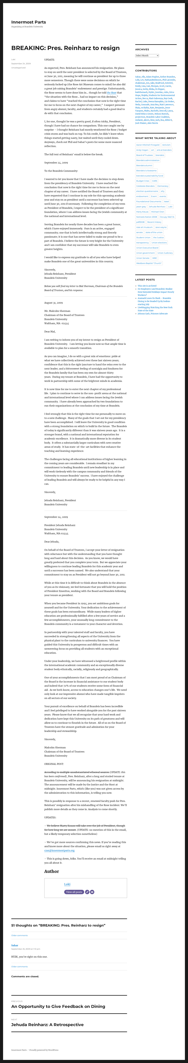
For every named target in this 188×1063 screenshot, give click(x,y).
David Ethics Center (144, 114)
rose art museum (144, 227)
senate (139, 232)
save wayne (161, 227)
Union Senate (142, 258)
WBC (154, 258)
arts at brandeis (164, 150)
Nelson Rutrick (161, 114)
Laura (170, 111)
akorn (146, 120)
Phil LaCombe (168, 80)
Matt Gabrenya (156, 98)
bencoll (163, 111)
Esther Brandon (167, 77)
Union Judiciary (165, 253)
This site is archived (147, 286)
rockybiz (145, 107)
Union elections (159, 242)
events (163, 196)
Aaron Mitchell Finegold (147, 145)
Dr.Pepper (159, 89)
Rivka (151, 89)
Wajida (144, 95)
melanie (139, 120)
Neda (137, 104)
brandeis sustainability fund (149, 176)
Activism (166, 145)
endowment (142, 196)
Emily (138, 86)
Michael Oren (157, 212)
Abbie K (168, 120)
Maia (137, 107)
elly (143, 77)
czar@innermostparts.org (59, 850)
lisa (162, 120)
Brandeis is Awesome (146, 170)
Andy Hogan (142, 150)
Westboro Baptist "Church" (149, 263)
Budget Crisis (142, 181)
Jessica (138, 89)
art (152, 150)
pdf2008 (140, 222)
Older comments (19, 935)
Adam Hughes (152, 77)
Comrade (145, 104)
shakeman (140, 83)
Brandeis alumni (144, 165)
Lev (142, 80)
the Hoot (111, 92)
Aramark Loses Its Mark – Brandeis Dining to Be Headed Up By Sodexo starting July (154, 301)
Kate (152, 107)
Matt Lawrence (166, 104)
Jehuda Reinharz (157, 206)
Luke (145, 101)
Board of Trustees (144, 155)
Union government (145, 253)
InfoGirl (169, 83)
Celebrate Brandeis (145, 186)
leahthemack (141, 92)
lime (152, 120)
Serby (145, 89)
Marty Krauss (142, 212)
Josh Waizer (140, 123)
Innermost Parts (28, 22)
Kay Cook (168, 98)
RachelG (154, 111)
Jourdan (159, 92)
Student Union (143, 237)
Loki (67, 884)
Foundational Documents (148, 201)
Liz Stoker (169, 101)
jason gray (141, 206)
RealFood (159, 83)
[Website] (87, 892)
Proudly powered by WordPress (43, 1050)
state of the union (154, 232)
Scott (162, 86)
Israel (166, 201)
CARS (154, 181)
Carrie (168, 86)
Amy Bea (154, 104)
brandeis (160, 155)
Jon (147, 83)
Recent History (154, 222)
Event (154, 196)
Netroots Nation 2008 (146, 217)
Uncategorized (18, 67)
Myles (147, 111)
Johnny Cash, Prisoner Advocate (153, 313)
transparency (142, 242)
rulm (166, 92)
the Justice (158, 237)
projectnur (140, 117)
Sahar (14, 945)
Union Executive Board (147, 248)
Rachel (138, 101)
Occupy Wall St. (167, 217)
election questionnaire (147, 191)
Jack (158, 120)
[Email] (92, 892)
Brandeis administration (148, 160)
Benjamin (159, 107)
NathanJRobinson (153, 80)
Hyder (151, 92)
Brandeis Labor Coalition (157, 117)
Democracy (162, 186)
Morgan (154, 86)
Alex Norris (152, 123)
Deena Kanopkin (156, 101)
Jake (152, 83)
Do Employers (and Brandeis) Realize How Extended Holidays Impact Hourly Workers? (156, 292)
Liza (143, 86)
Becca (145, 98)
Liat (148, 86)
